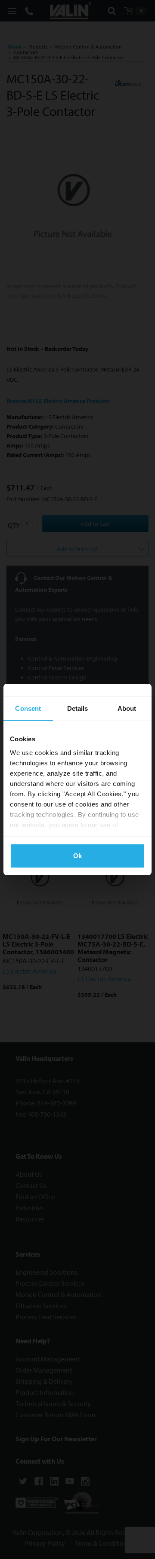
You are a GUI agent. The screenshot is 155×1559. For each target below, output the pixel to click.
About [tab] (127, 708)
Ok (77, 855)
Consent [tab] (28, 708)
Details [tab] (77, 708)
